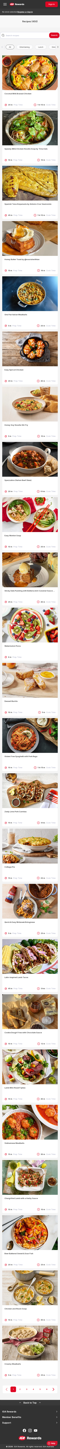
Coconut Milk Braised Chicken (17, 94)
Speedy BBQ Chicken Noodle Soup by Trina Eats (25, 149)
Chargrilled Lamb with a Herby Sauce (21, 1198)
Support (6, 1422)
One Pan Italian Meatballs (15, 315)
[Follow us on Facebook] (24, 1430)
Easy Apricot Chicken (13, 370)
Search (54, 35)
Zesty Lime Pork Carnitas (15, 812)
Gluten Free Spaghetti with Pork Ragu (20, 756)
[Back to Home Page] (17, 4)
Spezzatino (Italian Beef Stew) (18, 480)
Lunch (40, 47)
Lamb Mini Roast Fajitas (14, 1088)
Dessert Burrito (11, 701)
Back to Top (30, 1402)
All (10, 47)
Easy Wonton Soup (12, 536)
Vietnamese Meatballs (14, 1143)
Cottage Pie (9, 867)
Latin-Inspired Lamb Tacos (16, 977)
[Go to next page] (53, 1389)
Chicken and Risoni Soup (15, 1309)
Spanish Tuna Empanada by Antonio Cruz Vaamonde (27, 204)
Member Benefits (11, 1417)
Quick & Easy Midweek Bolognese (19, 922)
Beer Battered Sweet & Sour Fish (18, 1254)
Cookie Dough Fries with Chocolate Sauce (23, 1033)
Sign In (51, 4)
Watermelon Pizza (12, 646)
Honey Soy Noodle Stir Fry (16, 425)
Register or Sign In (25, 12)
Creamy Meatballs (12, 1364)
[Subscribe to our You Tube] (35, 1430)
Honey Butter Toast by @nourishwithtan (21, 259)
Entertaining (25, 47)
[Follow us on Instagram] (30, 1430)
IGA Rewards (9, 1411)
